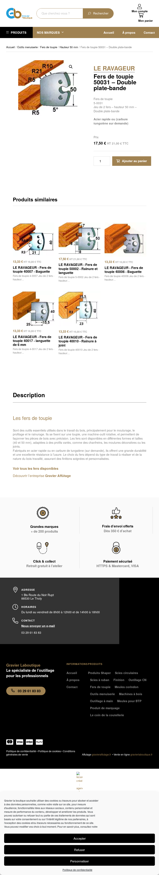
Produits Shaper (99, 673)
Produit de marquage (105, 708)
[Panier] (145, 17)
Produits (18, 32)
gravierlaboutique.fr (141, 754)
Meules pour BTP (129, 701)
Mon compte (140, 11)
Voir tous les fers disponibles (35, 468)
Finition (118, 680)
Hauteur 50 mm (69, 47)
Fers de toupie (48, 47)
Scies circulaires (126, 673)
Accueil (109, 32)
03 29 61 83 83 (31, 632)
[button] (71, 67)
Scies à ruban (99, 680)
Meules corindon (127, 687)
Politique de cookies (49, 751)
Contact (149, 32)
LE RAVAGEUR (114, 68)
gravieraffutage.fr (102, 754)
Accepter (79, 838)
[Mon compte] (139, 6)
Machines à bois (130, 694)
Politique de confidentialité (77, 869)
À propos (128, 32)
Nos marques (48, 32)
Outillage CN (137, 680)
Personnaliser (79, 861)
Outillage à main (101, 701)
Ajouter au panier (134, 161)
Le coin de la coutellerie (107, 715)
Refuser (79, 850)
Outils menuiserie (27, 47)
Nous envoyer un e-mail (38, 626)
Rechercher (100, 13)
